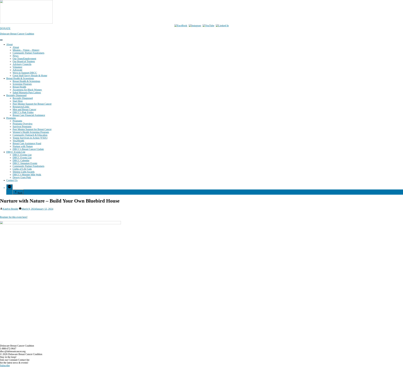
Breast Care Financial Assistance (29, 115)
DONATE (5, 28)
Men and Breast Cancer (24, 109)
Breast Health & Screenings (20, 78)
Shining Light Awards (23, 171)
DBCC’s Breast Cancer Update (28, 149)
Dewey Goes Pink (22, 177)
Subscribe (5, 365)
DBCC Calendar (21, 160)
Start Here (18, 101)
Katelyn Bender (10, 209)
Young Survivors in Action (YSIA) (30, 137)
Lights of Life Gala (22, 169)
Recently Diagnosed (16, 95)
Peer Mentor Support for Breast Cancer (32, 104)
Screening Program (22, 84)
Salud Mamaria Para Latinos (27, 92)
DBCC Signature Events (25, 163)
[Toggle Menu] (1, 39)
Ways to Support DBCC (25, 72)
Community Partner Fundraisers (28, 53)
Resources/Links (21, 106)
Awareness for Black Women (27, 89)
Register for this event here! (13, 217)
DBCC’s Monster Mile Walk (27, 174)
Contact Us (11, 180)
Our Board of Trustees (24, 61)
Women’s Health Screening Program (31, 132)
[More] (9, 186)
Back (20, 193)
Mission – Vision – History (26, 50)
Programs (11, 118)
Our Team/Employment (24, 58)
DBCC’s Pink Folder (23, 112)
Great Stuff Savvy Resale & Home (30, 75)
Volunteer (17, 67)
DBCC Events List (15, 152)
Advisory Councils (22, 64)
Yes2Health (18, 140)
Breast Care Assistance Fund (27, 143)
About (9, 44)
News (15, 55)
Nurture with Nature (23, 146)
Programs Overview (23, 123)
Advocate (17, 70)
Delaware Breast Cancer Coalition (17, 33)
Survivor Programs (22, 126)
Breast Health (19, 87)
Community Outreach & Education (30, 135)
